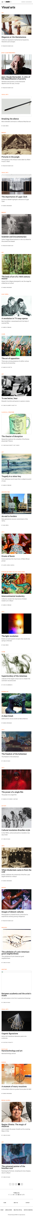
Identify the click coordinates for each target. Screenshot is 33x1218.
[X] (11, 1195)
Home (5, 1202)
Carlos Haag (6, 761)
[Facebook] (9, 1195)
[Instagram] (13, 1195)
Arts (3, 729)
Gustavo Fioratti (8, 1042)
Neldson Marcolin (8, 46)
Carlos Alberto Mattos (10, 405)
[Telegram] (19, 1195)
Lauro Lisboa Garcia (8, 565)
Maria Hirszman (7, 205)
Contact (28, 1202)
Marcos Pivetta (7, 367)
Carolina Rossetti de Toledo (11, 445)
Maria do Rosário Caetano (10, 799)
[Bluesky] (15, 1195)
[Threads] (17, 1195)
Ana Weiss (6, 525)
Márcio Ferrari (7, 327)
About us (16, 1202)
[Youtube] (22, 1195)
